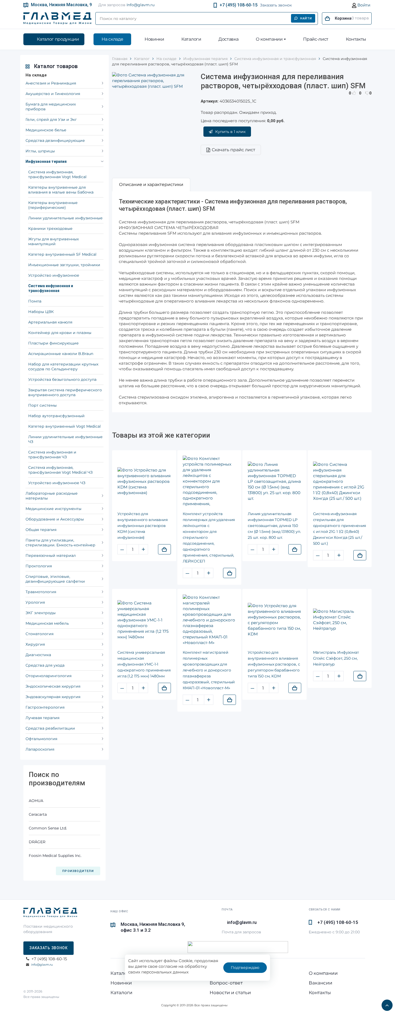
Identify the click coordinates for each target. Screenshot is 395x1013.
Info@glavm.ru (141, 4)
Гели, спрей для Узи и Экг (51, 119)
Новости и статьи (230, 992)
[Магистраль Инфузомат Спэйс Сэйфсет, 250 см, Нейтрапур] (340, 619)
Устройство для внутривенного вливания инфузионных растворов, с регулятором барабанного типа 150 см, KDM (274, 664)
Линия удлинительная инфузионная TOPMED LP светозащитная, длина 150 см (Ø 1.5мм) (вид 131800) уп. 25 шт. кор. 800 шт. (274, 525)
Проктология (39, 566)
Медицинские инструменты (53, 508)
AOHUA (36, 800)
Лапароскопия (40, 749)
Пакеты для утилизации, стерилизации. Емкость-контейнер (60, 542)
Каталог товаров (56, 66)
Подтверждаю (245, 967)
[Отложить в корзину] (164, 549)
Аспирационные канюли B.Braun (60, 353)
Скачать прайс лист (233, 149)
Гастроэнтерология (45, 707)
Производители (78, 871)
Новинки (154, 39)
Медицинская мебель (47, 623)
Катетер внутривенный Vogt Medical (64, 426)
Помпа (34, 301)
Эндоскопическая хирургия (53, 686)
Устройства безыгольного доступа (62, 379)
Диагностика (38, 654)
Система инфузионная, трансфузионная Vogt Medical (57, 174)
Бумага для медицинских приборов (51, 106)
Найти (306, 18)
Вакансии (320, 983)
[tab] (151, 184)
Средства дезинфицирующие (55, 140)
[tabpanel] (242, 301)
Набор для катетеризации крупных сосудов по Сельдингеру (63, 366)
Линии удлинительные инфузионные (65, 218)
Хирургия (35, 644)
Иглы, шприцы (40, 151)
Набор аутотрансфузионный (56, 415)
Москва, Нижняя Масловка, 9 (61, 4)
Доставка (228, 39)
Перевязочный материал (51, 555)
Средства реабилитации (50, 728)
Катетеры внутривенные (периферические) (53, 205)
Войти (363, 5)
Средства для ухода (45, 665)
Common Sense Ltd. (48, 828)
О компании (269, 39)
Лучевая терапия (42, 717)
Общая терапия (41, 529)
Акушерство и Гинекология (53, 93)
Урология (35, 602)
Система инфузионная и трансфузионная (50, 288)
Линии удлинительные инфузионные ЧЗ (65, 439)
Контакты (356, 39)
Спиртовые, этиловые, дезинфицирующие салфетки (55, 579)
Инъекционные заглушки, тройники (64, 264)
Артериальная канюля (50, 322)
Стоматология (39, 633)
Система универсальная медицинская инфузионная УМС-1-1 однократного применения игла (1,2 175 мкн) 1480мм (144, 664)
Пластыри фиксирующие (53, 343)
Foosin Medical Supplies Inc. (55, 855)
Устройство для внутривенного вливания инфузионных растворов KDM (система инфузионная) (142, 525)
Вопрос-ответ (226, 983)
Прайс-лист (315, 39)
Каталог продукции (58, 39)
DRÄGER (37, 841)
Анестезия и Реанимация (51, 83)
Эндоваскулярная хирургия (53, 696)
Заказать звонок (276, 5)
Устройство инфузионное (53, 275)
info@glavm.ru (42, 964)
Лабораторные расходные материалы (52, 496)
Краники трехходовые (50, 228)
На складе (112, 39)
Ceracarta (38, 814)
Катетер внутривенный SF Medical (62, 254)
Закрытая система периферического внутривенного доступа (65, 392)
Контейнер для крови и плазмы (59, 332)
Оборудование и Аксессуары (55, 519)
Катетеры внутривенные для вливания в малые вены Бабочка (61, 190)
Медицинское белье (46, 130)
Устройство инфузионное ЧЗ (56, 482)
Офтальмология (41, 738)
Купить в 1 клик (230, 131)
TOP (386, 1004)
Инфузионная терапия (46, 161)
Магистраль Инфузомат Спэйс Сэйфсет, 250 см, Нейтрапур (336, 658)
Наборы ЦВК (41, 311)
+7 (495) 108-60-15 (238, 5)
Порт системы (42, 405)
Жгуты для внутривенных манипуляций (53, 241)
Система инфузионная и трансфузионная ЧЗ (52, 454)
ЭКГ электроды (41, 612)
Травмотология (41, 591)
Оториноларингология (48, 675)
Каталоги (191, 39)
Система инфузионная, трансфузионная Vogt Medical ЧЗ (60, 470)
